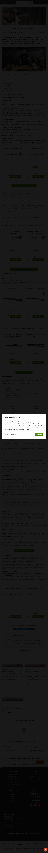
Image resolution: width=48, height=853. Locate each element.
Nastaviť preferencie (10, 434)
